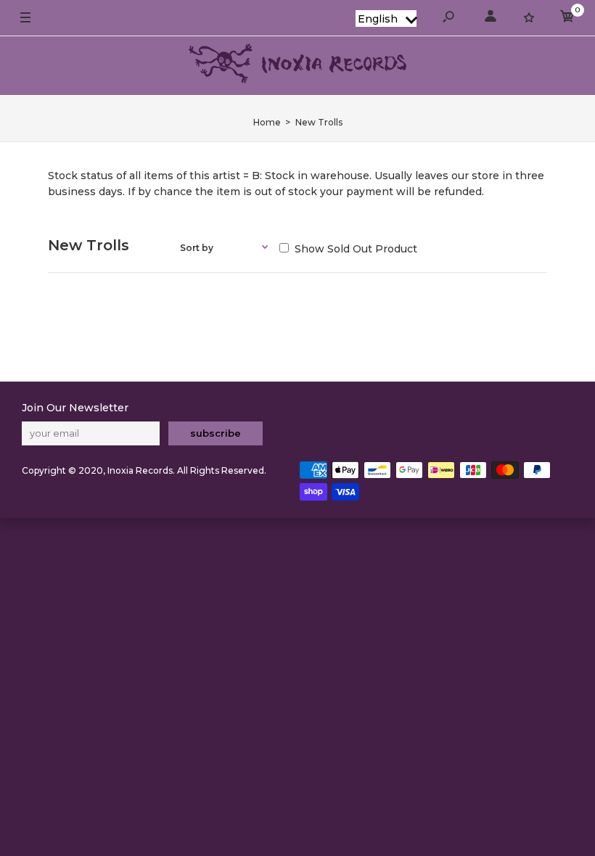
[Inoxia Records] (297, 66)
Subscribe (215, 433)
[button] (386, 18)
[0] (567, 18)
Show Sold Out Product (354, 248)
